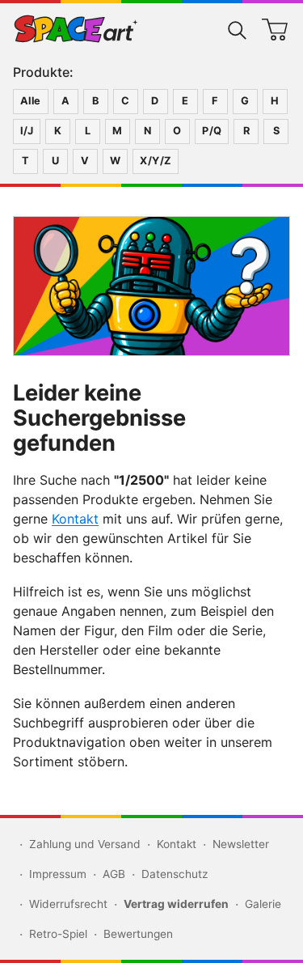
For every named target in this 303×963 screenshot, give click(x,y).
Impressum (57, 874)
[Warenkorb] (274, 29)
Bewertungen (138, 933)
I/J (26, 131)
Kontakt (75, 519)
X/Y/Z (155, 161)
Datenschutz (174, 874)
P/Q (211, 131)
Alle (30, 101)
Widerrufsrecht (68, 903)
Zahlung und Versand (85, 844)
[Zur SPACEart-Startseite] (76, 29)
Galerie (263, 903)
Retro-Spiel (58, 933)
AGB (114, 874)
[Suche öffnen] (237, 29)
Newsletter (241, 844)
